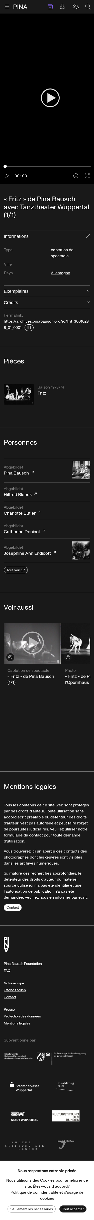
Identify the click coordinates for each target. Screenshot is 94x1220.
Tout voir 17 (16, 570)
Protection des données (22, 1016)
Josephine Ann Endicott (27, 550)
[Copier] (29, 327)
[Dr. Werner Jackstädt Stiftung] (65, 1144)
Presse (9, 1009)
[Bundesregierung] (65, 1058)
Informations (16, 236)
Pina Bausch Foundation (23, 963)
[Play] (50, 99)
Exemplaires (16, 291)
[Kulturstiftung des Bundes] (65, 1115)
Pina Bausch (16, 470)
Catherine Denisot (22, 529)
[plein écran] (87, 175)
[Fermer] (88, 236)
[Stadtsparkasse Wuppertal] (24, 1086)
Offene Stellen (15, 990)
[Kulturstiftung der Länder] (24, 1144)
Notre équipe (14, 983)
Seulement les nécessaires (31, 1209)
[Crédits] (75, 175)
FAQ (7, 970)
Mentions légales (17, 1023)
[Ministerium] (24, 1058)
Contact (13, 907)
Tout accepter (73, 1209)
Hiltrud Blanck (18, 492)
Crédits (11, 302)
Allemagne (60, 273)
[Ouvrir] (88, 291)
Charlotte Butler (20, 510)
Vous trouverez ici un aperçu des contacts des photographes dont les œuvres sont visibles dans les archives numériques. (45, 857)
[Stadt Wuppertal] (24, 1115)
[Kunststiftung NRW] (65, 1086)
